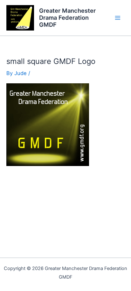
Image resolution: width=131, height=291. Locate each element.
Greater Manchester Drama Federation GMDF (67, 17)
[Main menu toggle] (117, 18)
